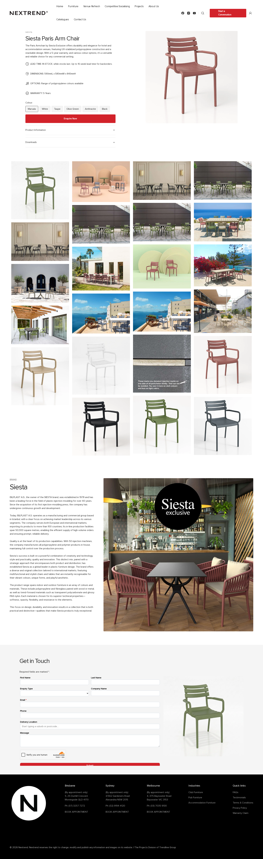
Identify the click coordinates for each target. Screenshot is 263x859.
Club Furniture (195, 792)
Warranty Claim (240, 813)
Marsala (33, 110)
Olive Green (74, 110)
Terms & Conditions (243, 802)
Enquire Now (70, 118)
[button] (203, 13)
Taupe (58, 110)
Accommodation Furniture (202, 802)
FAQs (235, 792)
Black (106, 110)
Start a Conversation (224, 13)
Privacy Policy (240, 808)
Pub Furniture (195, 797)
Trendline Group (167, 847)
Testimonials (239, 797)
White (46, 110)
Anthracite (91, 110)
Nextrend (23, 847)
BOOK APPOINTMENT (76, 812)
